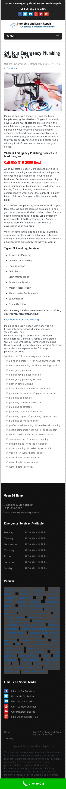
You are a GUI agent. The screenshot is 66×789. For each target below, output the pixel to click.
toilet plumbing (17, 448)
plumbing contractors (21, 406)
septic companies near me (23, 429)
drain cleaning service (47, 365)
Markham (45, 388)
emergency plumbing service (25, 379)
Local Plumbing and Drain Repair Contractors (47, 733)
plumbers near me (46, 393)
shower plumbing (39, 439)
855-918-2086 (38, 9)
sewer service (17, 439)
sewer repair (46, 434)
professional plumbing (21, 425)
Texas (45, 655)
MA (56, 613)
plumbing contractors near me (25, 411)
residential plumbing (49, 425)
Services (12, 68)
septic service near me (21, 434)
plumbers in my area (20, 393)
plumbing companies (20, 397)
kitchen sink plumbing (21, 383)
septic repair (50, 429)
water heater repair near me (24, 457)
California (53, 597)
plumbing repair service (44, 416)
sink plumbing (16, 443)
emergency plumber (20, 370)
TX (7, 663)
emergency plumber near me (25, 374)
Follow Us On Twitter (23, 696)
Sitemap (8, 739)
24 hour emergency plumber (35, 356)
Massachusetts (14, 617)
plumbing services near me (24, 420)
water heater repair (32, 452)
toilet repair (36, 448)
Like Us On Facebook (23, 691)
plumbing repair (17, 416)
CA (39, 597)
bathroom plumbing (19, 365)
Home (7, 732)
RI (18, 644)
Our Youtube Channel (23, 706)
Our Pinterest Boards (23, 711)
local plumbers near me (22, 388)
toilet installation (38, 443)
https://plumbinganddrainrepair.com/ (22, 512)
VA (49, 448)
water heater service (20, 466)
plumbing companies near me (25, 402)
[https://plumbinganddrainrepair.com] (33, 27)
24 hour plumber (18, 360)
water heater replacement (23, 462)
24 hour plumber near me (46, 360)
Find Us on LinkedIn (22, 701)
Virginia (13, 452)
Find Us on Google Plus (24, 716)
